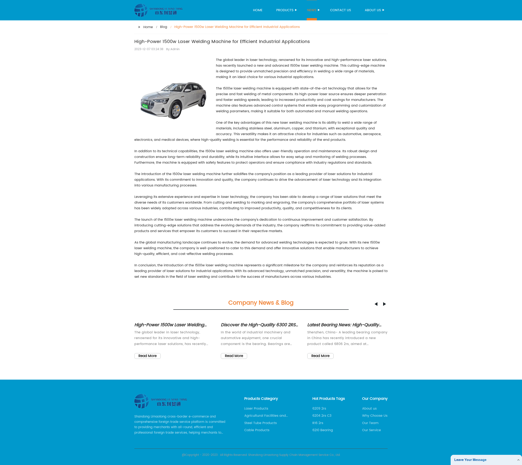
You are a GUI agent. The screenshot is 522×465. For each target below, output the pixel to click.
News (311, 10)
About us (373, 10)
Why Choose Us (374, 415)
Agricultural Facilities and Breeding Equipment (265, 415)
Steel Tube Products (260, 423)
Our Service (371, 430)
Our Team (370, 423)
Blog (163, 27)
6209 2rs (319, 408)
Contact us (340, 10)
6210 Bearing (322, 430)
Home (257, 10)
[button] (376, 304)
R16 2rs (317, 423)
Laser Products (256, 408)
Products (284, 10)
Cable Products (256, 430)
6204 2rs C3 (321, 415)
